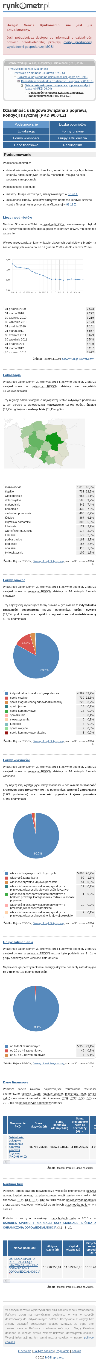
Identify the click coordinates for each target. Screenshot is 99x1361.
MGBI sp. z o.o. (54, 1357)
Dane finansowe (26, 145)
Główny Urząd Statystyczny (78, 358)
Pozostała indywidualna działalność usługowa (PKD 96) (52, 77)
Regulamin (63, 1351)
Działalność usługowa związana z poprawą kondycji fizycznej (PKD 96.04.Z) (18, 1147)
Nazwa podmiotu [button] (24, 1248)
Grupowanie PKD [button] (18, 1125)
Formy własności (26, 138)
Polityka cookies (43, 1351)
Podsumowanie (26, 124)
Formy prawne (73, 131)
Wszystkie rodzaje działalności (29, 68)
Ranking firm (72, 145)
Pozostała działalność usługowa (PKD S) (39, 73)
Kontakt (76, 1351)
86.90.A (73, 194)
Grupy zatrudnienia (72, 138)
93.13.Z (71, 204)
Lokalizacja (26, 131)
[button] (38, 1125)
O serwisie (24, 1351)
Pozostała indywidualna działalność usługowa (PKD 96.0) (57, 81)
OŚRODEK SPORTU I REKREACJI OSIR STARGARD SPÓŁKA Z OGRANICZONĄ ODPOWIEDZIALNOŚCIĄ (24, 1265)
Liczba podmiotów (72, 124)
